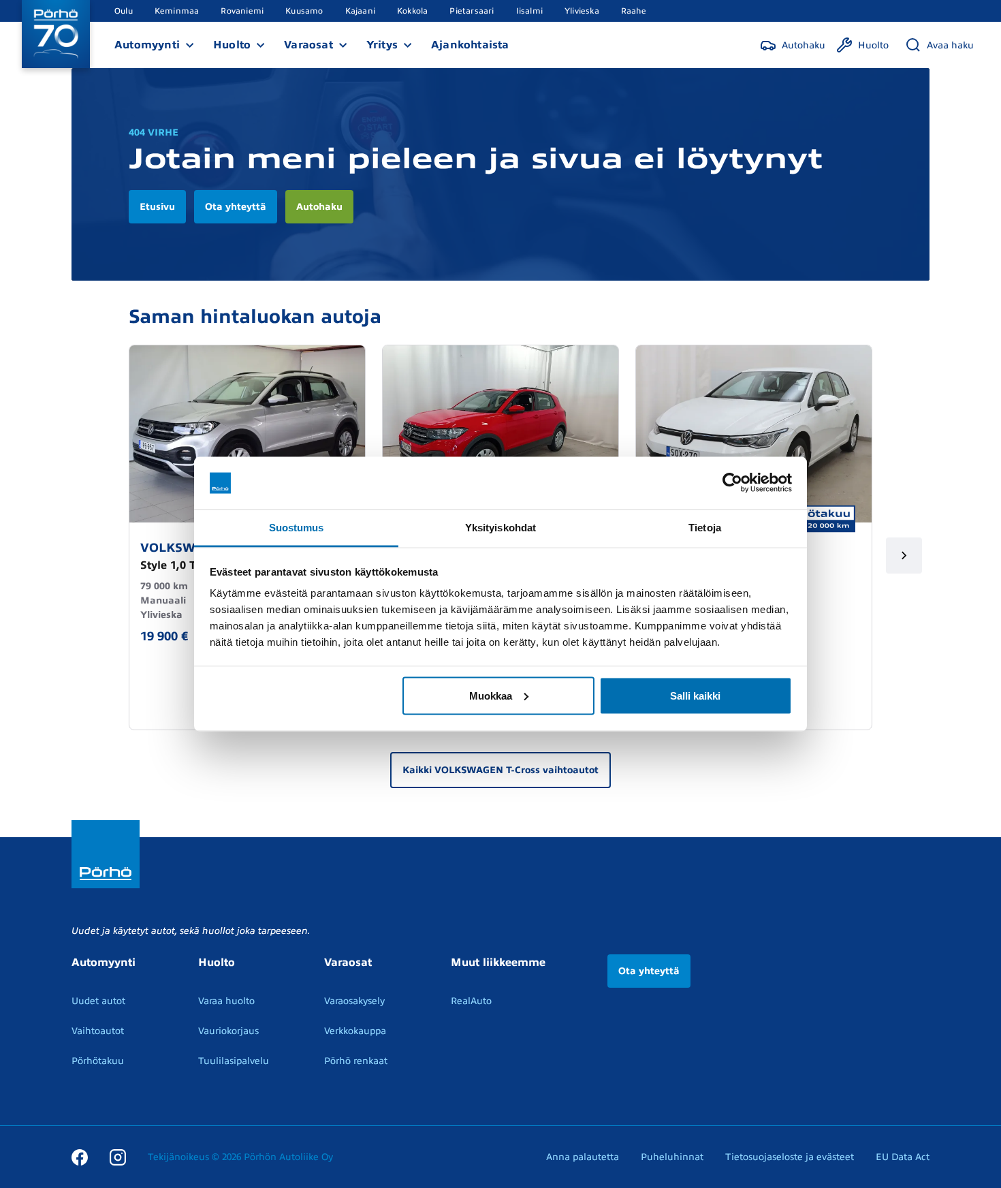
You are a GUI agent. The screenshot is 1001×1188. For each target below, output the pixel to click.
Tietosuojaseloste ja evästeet (789, 1157)
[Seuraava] (904, 555)
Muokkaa (490, 695)
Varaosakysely (354, 1001)
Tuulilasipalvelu (233, 1061)
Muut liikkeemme (498, 962)
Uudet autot (98, 1001)
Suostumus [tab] (296, 527)
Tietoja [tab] (704, 527)
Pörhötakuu (98, 1061)
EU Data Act (903, 1157)
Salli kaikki (695, 695)
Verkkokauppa (355, 1031)
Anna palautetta (582, 1157)
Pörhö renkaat (355, 1061)
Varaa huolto (226, 1001)
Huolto (232, 45)
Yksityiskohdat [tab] (500, 527)
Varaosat (308, 45)
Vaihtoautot (98, 1031)
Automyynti (147, 45)
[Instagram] (118, 1157)
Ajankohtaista (470, 45)
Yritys (382, 45)
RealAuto (471, 1001)
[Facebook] (80, 1157)
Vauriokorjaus (228, 1031)
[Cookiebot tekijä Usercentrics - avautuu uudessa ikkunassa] (732, 483)
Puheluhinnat (672, 1157)
